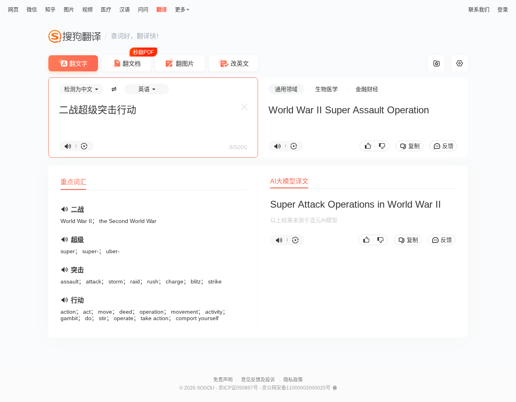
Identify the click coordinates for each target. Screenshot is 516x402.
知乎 (50, 9)
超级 (77, 239)
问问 (143, 9)
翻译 (161, 9)
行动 (77, 300)
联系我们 (478, 9)
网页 (13, 9)
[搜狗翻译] (74, 36)
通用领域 (286, 89)
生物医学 (326, 89)
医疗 (106, 9)
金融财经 (367, 89)
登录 (502, 9)
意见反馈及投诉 (258, 380)
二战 (77, 209)
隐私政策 (293, 380)
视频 (87, 9)
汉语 (124, 9)
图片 (69, 9)
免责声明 (223, 380)
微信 (32, 9)
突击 (77, 270)
